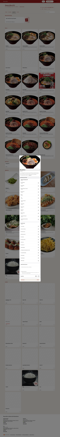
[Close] (39, 157)
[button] (30, 162)
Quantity (22, 276)
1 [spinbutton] (37, 276)
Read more (30, 175)
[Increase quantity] (38, 276)
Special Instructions (24, 264)
